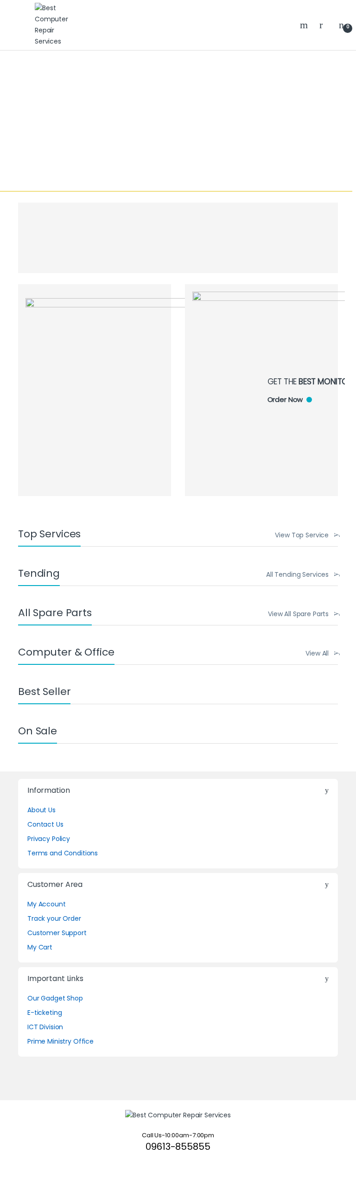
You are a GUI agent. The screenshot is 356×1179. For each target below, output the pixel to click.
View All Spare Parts (298, 614)
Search (305, 25)
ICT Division (45, 1027)
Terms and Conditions (62, 853)
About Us (41, 810)
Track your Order (54, 918)
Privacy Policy (48, 838)
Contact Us (45, 824)
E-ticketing (44, 1012)
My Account (46, 904)
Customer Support (57, 932)
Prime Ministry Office (60, 1041)
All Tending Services (297, 574)
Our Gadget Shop (55, 998)
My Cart (39, 947)
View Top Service (302, 535)
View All (317, 653)
